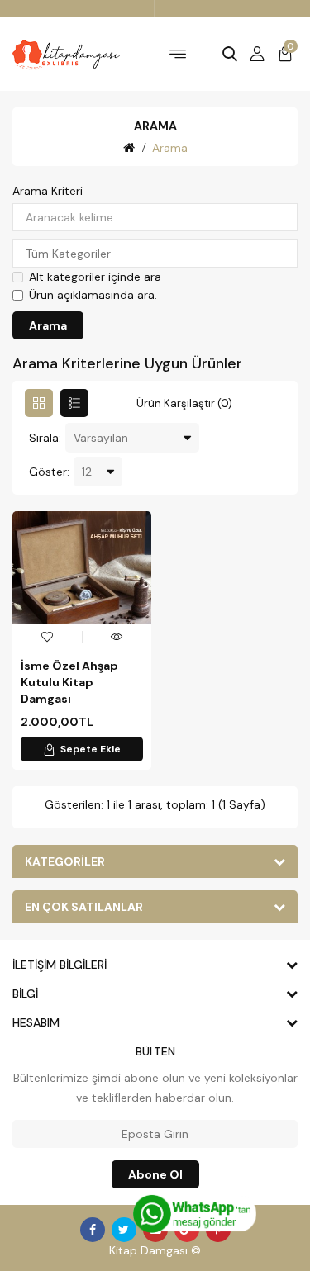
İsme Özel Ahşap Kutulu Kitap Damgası (69, 682)
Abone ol (155, 1174)
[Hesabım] (257, 53)
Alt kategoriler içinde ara (95, 276)
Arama (170, 147)
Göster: (49, 471)
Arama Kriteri (47, 190)
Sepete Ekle (90, 749)
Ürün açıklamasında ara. (93, 294)
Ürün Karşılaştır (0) (184, 403)
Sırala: (45, 437)
